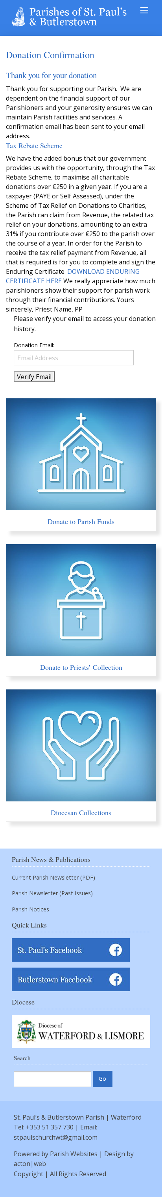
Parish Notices (30, 909)
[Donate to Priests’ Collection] (81, 651)
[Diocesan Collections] (81, 796)
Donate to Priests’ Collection (81, 667)
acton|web (30, 1163)
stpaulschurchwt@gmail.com (56, 1137)
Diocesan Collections (81, 812)
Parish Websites (74, 1153)
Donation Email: (34, 345)
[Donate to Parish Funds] (81, 505)
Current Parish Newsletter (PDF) (53, 877)
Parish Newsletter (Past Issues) (52, 893)
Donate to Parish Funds (81, 521)
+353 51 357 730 (50, 1127)
